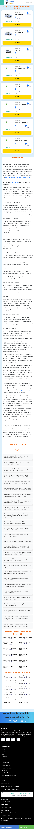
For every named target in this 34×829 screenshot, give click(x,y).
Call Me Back (28, 2)
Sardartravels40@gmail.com (10, 813)
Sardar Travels (14, 182)
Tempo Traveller (6, 768)
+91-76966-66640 (17, 720)
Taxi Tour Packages (7, 773)
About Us (4, 756)
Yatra (3, 780)
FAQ (2, 754)
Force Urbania (5, 765)
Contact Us (4, 759)
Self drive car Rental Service (9, 775)
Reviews (3, 751)
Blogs (3, 749)
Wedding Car (5, 778)
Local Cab (4, 770)
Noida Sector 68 (25, 390)
